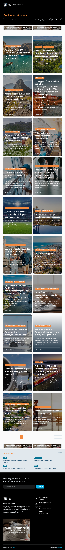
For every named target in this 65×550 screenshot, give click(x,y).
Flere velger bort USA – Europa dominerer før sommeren (16, 411)
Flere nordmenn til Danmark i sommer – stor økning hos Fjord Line (47, 332)
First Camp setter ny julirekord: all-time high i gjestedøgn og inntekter (47, 53)
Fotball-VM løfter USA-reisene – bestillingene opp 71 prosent (16, 214)
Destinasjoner (51, 129)
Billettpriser (9, 281)
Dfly (14, 547)
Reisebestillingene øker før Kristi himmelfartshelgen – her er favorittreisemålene (17, 289)
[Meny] (61, 4)
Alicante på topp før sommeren (44, 254)
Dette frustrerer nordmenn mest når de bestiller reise (46, 295)
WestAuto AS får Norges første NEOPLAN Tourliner (15, 461)
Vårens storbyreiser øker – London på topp (47, 412)
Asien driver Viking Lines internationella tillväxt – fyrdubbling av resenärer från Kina (47, 370)
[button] (49, 19)
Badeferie (38, 210)
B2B (43, 77)
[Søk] (57, 4)
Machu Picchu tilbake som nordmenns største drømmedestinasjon (17, 96)
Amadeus (38, 77)
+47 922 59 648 (43, 513)
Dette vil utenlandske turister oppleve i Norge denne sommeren (16, 138)
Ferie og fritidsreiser (52, 166)
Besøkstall (39, 47)
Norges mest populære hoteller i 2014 (14, 468)
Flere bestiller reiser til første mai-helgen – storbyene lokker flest (16, 332)
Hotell (5, 465)
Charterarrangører (22, 404)
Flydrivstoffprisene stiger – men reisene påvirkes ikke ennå (17, 371)
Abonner (40, 486)
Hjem (4, 19)
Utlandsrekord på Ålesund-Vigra (43, 460)
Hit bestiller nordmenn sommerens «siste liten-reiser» (16, 175)
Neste (57, 437)
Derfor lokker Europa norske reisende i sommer (47, 215)
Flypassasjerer (37, 457)
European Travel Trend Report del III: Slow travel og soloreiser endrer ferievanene (17, 54)
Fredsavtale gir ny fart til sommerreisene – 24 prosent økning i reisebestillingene (47, 173)
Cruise (48, 325)
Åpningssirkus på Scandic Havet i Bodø (45, 468)
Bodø (6, 131)
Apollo (7, 46)
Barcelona (8, 90)
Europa (49, 407)
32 (43, 437)
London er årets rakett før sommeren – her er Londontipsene (17, 251)
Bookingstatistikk (16, 46)
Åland (37, 362)
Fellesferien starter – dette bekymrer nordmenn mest (45, 136)
